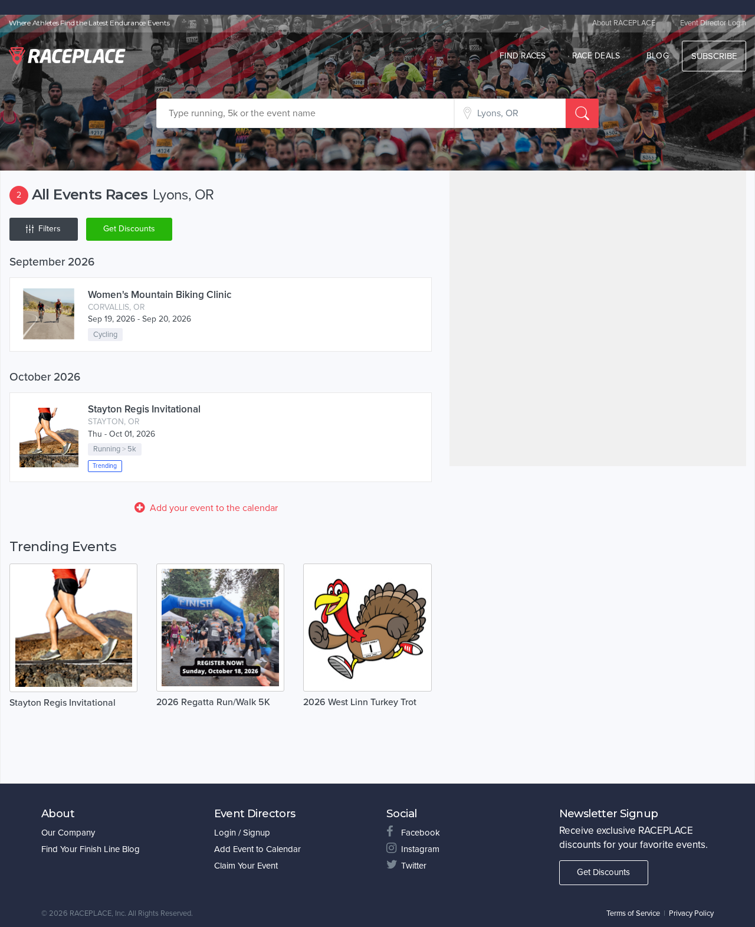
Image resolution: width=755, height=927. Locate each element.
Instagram (420, 849)
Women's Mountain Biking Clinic (159, 295)
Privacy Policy (691, 913)
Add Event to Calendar (257, 849)
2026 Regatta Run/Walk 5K (213, 702)
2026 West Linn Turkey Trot (359, 702)
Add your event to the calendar (214, 508)
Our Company (68, 832)
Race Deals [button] (596, 56)
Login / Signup (242, 832)
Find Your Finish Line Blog (90, 849)
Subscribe (714, 56)
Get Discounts (129, 229)
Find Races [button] (523, 56)
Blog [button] (657, 56)
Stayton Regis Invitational (144, 409)
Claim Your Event (246, 865)
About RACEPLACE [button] (623, 23)
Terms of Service (633, 913)
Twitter (413, 865)
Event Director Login (713, 23)
